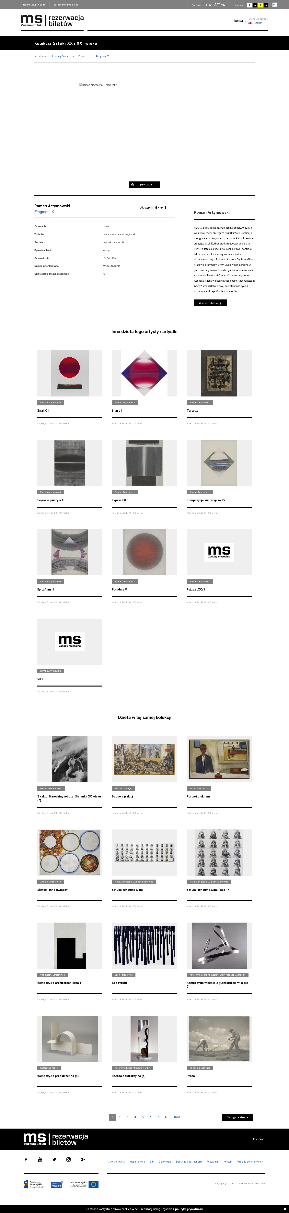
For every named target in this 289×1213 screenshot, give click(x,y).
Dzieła (82, 56)
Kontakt (228, 1161)
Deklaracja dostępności (189, 1161)
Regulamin (213, 1161)
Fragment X (102, 56)
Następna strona (237, 1117)
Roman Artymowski (52, 206)
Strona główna (60, 56)
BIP (152, 1161)
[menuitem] (240, 20)
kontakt (240, 20)
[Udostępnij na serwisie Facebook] (165, 207)
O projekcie (165, 1161)
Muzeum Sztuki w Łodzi (33, 4)
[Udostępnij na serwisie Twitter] (162, 207)
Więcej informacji (210, 303)
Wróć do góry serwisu (250, 1162)
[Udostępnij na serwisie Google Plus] (157, 207)
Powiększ (146, 185)
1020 (177, 1117)
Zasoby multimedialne (66, 4)
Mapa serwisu (137, 1161)
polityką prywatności (189, 1209)
